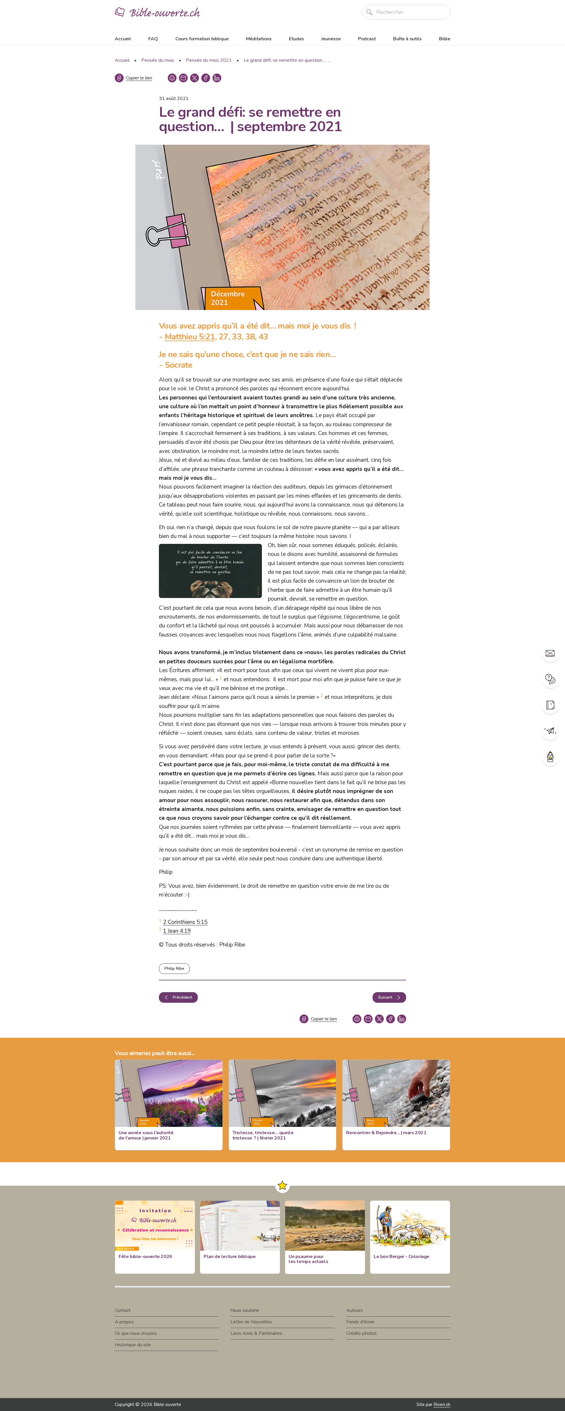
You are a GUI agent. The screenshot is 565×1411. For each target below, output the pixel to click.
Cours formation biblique (202, 39)
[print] (172, 78)
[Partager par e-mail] (183, 78)
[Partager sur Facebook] (205, 78)
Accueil (123, 39)
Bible (444, 39)
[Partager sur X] (194, 78)
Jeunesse (331, 39)
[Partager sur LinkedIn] (216, 78)
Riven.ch (441, 1404)
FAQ (153, 39)
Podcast (367, 39)
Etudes (296, 39)
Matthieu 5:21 (190, 336)
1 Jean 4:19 (177, 931)
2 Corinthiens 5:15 (185, 922)
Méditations (259, 39)
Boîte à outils (407, 39)
